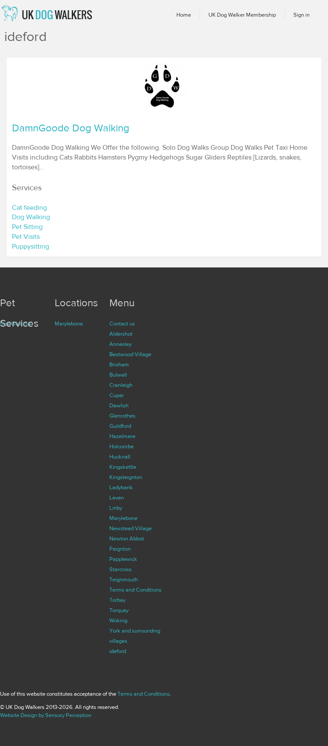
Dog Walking (31, 217)
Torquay (119, 610)
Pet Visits (26, 236)
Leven (116, 497)
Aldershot (120, 334)
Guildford (120, 426)
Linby (115, 508)
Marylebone (69, 323)
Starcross (120, 569)
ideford (117, 651)
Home (183, 15)
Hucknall (119, 456)
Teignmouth (123, 579)
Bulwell (118, 375)
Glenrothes (122, 415)
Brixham (119, 364)
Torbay (117, 600)
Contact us (122, 323)
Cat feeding (29, 207)
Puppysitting (30, 246)
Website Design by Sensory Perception (45, 715)
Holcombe (121, 446)
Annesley (120, 344)
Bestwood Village (130, 354)
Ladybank (121, 487)
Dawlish (119, 405)
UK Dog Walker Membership (242, 15)
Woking (118, 620)
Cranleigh (120, 385)
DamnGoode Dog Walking (70, 128)
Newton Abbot (126, 538)
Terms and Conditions (135, 589)
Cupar (116, 395)
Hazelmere (122, 436)
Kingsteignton (125, 477)
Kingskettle (122, 467)
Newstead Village (130, 528)
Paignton (120, 549)
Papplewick (123, 559)
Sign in (301, 15)
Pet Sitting (27, 227)
